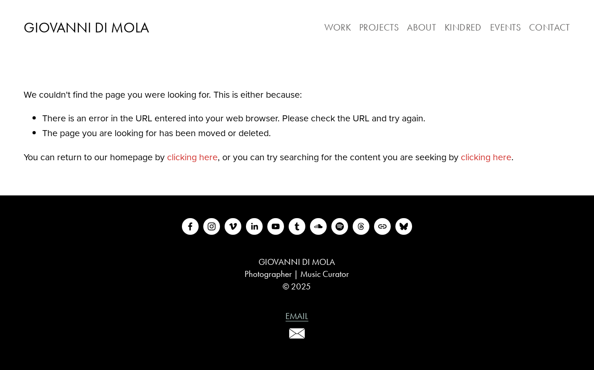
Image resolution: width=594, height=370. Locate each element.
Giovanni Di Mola (86, 27)
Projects (379, 27)
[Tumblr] (297, 226)
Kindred (463, 27)
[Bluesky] (403, 226)
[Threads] (361, 226)
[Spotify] (339, 226)
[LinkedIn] (254, 226)
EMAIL (296, 316)
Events (505, 27)
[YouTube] (275, 226)
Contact (549, 27)
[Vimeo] (233, 226)
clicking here (192, 157)
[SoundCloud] (318, 226)
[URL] (382, 226)
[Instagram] (211, 226)
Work (337, 27)
